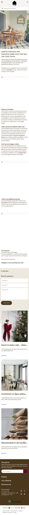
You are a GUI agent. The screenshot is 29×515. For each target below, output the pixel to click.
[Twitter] (21, 494)
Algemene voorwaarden (7, 512)
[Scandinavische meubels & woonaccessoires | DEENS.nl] (14, 3)
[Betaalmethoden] (14, 508)
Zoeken (2, 8)
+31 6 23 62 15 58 (5, 491)
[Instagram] (21, 491)
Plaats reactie (6, 303)
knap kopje (4, 203)
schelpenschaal (22, 153)
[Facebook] (24, 491)
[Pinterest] (24, 494)
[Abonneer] (25, 471)
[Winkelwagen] (27, 2)
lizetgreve (10, 70)
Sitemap (14, 512)
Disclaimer (20, 511)
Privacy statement (13, 511)
